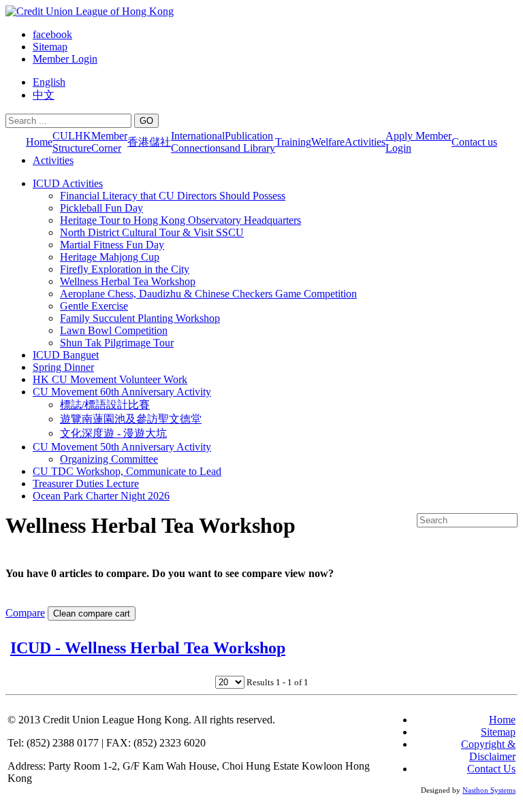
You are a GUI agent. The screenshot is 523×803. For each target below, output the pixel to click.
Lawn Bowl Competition (114, 330)
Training (293, 142)
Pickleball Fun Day (101, 208)
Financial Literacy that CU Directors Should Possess (172, 195)
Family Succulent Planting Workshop (140, 318)
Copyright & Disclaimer (488, 750)
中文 (43, 95)
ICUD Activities (68, 183)
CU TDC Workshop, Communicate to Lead (127, 471)
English (49, 82)
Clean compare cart (91, 613)
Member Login (65, 59)
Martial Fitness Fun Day (112, 244)
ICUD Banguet (66, 355)
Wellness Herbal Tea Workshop (127, 281)
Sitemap (50, 46)
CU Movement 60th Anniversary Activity (122, 391)
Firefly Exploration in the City (124, 269)
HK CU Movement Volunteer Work (110, 379)
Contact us (474, 142)
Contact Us (491, 768)
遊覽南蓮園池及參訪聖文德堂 (131, 419)
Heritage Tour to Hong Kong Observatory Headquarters (180, 220)
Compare (25, 613)
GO (146, 121)
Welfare (328, 142)
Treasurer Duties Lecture (86, 483)
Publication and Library (250, 142)
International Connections (198, 142)
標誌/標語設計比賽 (105, 404)
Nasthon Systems (489, 790)
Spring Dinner (63, 367)
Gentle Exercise (94, 306)
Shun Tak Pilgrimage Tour (117, 342)
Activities (365, 142)
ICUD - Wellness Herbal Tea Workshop (147, 648)
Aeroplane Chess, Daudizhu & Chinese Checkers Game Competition (208, 293)
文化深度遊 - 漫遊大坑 (113, 433)
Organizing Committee (109, 459)
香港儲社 (149, 142)
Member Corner (109, 142)
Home (39, 142)
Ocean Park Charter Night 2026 (101, 496)
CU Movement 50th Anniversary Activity (122, 447)
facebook (52, 34)
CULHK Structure (71, 142)
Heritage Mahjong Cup (109, 257)
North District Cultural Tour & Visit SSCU (152, 232)
